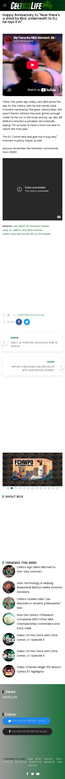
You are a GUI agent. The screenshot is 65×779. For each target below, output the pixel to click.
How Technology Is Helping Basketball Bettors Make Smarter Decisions (39, 587)
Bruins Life (49, 762)
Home (30, 759)
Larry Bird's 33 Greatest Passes (31, 226)
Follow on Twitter (28, 721)
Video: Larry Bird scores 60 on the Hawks (27, 234)
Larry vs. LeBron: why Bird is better (23, 230)
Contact (49, 759)
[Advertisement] (32, 275)
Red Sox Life (20, 762)
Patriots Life (35, 762)
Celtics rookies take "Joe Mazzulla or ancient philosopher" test (39, 603)
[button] (19, 322)
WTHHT (38, 759)
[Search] (61, 5)
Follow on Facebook (29, 731)
